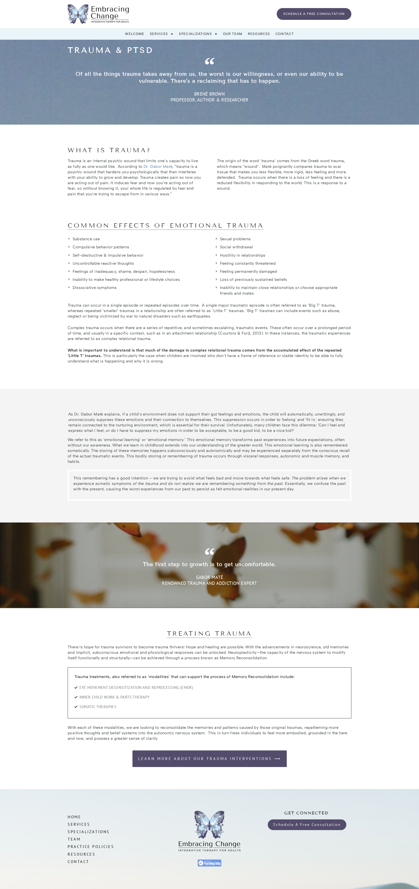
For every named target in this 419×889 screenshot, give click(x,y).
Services (159, 34)
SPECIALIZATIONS (89, 831)
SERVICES (79, 824)
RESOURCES (81, 854)
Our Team (232, 34)
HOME (74, 816)
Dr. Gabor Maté (158, 166)
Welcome (134, 34)
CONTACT (78, 861)
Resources (259, 34)
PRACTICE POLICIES (91, 846)
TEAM (74, 839)
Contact (285, 34)
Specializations (195, 34)
